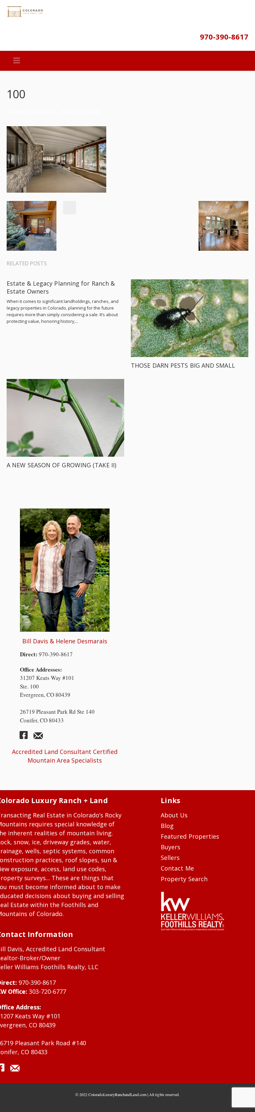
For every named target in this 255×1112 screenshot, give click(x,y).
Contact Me (177, 868)
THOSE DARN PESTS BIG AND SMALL (183, 365)
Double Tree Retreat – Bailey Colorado (54, 112)
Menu (17, 61)
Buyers (170, 847)
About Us (174, 815)
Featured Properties (190, 836)
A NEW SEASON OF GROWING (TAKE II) (61, 465)
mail (38, 737)
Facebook (69, 207)
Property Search (184, 879)
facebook (26, 737)
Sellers (170, 858)
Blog (167, 826)
